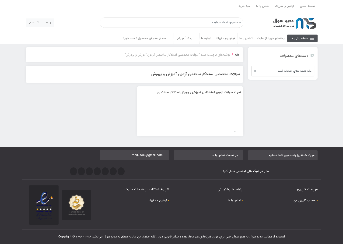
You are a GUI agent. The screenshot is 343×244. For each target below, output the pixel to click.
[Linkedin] (81, 171)
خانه (237, 54)
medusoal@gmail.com (147, 155)
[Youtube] (89, 171)
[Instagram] (97, 171)
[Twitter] (113, 171)
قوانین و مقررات (284, 6)
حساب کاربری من (304, 200)
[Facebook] (121, 171)
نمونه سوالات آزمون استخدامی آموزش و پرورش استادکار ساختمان (199, 92)
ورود (48, 22)
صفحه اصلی (307, 6)
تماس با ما (262, 6)
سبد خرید (244, 6)
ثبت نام (33, 22)
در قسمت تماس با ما (225, 155)
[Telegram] (105, 171)
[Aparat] (73, 171)
